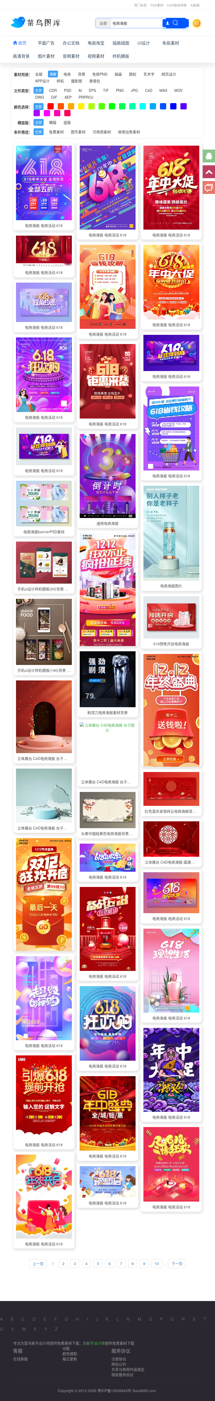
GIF (54, 97)
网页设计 (169, 74)
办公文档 (71, 43)
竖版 (67, 122)
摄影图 (76, 80)
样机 (60, 80)
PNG (120, 90)
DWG (39, 97)
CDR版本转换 (177, 5)
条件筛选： (23, 132)
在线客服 (20, 1358)
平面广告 (46, 43)
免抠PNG (100, 74)
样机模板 (120, 56)
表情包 (94, 80)
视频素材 (96, 56)
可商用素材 (102, 131)
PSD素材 (156, 5)
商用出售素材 (129, 131)
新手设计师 (96, 1343)
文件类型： (23, 90)
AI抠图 (195, 5)
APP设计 (42, 80)
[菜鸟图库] (37, 22)
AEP (68, 97)
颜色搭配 (69, 1353)
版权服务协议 (122, 1374)
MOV (178, 90)
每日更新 (69, 1358)
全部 (38, 74)
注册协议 (118, 1358)
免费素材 (56, 131)
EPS (92, 90)
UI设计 (143, 43)
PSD (67, 90)
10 (157, 1263)
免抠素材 (170, 43)
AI (80, 90)
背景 (81, 74)
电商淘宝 (96, 43)
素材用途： (23, 74)
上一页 (38, 1263)
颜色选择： (23, 106)
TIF (106, 90)
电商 (67, 74)
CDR (53, 90)
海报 (53, 73)
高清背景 (21, 56)
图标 (132, 74)
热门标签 (140, 5)
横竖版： (25, 122)
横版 (52, 122)
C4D (148, 90)
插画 (118, 74)
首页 (21, 43)
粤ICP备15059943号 (114, 1390)
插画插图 (120, 43)
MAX (163, 90)
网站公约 (118, 1364)
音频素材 (71, 56)
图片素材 (46, 56)
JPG (134, 90)
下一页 (176, 1263)
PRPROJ (86, 97)
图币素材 (78, 131)
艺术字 (148, 74)
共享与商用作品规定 (127, 1369)
